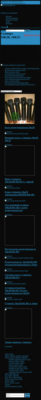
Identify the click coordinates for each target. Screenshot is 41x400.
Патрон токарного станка (13, 386)
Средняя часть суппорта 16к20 (15, 74)
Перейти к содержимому (9, 13)
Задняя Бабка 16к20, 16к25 (18, 366)
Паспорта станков (12, 20)
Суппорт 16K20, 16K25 (17, 363)
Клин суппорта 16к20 (12, 81)
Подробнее (8, 132)
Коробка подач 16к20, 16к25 (18, 368)
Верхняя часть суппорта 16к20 (15, 70)
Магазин (9, 16)
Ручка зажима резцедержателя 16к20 (17, 79)
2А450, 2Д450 (9, 381)
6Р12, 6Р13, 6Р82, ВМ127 (13, 377)
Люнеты (7, 384)
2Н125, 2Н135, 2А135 (12, 383)
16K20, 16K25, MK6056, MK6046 (16, 357)
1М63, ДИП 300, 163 (12, 374)
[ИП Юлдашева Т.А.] (8, 5)
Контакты (9, 23)
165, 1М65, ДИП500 (11, 375)
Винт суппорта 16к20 (12, 72)
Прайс (8, 22)
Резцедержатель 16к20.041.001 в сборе (18, 77)
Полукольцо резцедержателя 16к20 (16, 83)
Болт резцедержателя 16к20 (14, 75)
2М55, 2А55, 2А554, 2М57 (14, 379)
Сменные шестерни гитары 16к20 (20, 372)
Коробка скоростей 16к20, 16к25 (20, 359)
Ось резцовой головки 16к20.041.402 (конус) (20, 84)
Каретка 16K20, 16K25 (16, 361)
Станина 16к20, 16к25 (16, 370)
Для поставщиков (12, 18)
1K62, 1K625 (9, 354)
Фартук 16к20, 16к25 (16, 365)
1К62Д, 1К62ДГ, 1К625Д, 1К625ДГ (17, 356)
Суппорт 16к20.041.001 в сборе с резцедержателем (22, 68)
